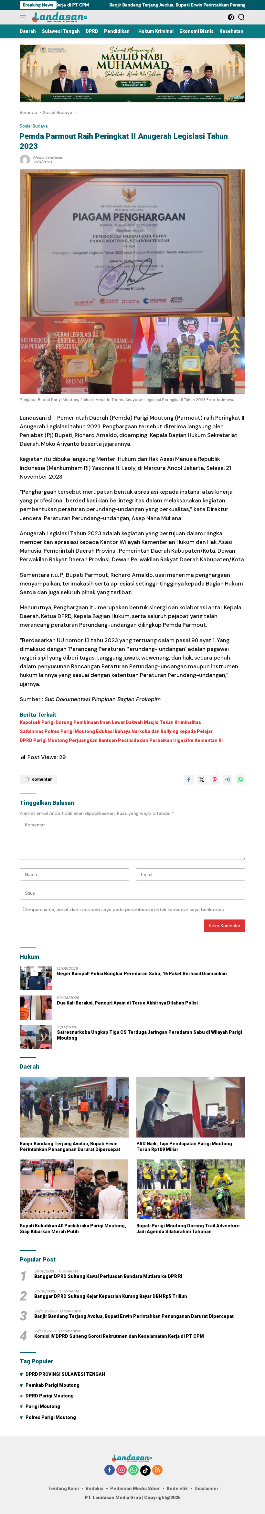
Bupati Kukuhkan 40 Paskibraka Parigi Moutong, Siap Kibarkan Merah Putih (73, 1228)
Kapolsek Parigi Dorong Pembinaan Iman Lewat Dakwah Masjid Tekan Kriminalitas (110, 722)
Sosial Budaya (34, 126)
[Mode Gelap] (231, 17)
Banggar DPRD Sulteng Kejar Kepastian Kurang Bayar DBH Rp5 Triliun (110, 1296)
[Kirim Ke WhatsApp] (240, 780)
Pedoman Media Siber (135, 1488)
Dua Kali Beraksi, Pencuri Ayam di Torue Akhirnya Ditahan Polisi (127, 1002)
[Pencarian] (241, 17)
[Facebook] (109, 1470)
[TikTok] (145, 1470)
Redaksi (94, 1488)
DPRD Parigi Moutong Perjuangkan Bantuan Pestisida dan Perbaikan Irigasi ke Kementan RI (121, 740)
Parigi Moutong (43, 1406)
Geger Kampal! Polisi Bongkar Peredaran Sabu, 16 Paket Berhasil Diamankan (142, 973)
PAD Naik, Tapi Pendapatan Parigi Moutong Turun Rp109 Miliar (184, 1146)
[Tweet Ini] (202, 780)
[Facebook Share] (189, 780)
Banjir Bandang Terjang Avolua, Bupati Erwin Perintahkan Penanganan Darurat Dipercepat (70, 1146)
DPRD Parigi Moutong (50, 1395)
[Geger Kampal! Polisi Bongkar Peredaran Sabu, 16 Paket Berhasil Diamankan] (36, 978)
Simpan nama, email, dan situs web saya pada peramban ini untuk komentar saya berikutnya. (125, 909)
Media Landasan (48, 157)
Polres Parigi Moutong (51, 1417)
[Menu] (24, 17)
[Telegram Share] (227, 780)
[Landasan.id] (63, 17)
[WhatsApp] (133, 1470)
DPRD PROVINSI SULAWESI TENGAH (65, 1374)
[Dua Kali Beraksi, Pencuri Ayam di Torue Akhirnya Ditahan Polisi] (36, 1007)
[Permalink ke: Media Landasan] (25, 159)
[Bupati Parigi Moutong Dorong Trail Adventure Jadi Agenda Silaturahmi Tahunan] (190, 1189)
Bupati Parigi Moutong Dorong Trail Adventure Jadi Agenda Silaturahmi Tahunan (188, 1228)
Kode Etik (177, 1488)
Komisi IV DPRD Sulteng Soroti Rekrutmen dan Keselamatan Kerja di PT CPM (119, 1336)
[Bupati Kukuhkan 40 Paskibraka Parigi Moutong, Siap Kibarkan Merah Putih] (74, 1189)
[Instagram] (121, 1470)
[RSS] (157, 1470)
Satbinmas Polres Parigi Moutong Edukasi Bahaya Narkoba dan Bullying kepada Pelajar (116, 731)
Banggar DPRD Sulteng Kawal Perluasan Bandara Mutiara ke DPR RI (108, 1276)
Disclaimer (206, 1488)
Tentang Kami (63, 1488)
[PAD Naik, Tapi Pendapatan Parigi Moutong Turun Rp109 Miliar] (190, 1107)
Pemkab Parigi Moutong (53, 1385)
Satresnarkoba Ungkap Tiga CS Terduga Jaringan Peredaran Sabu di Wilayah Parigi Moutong (149, 1035)
